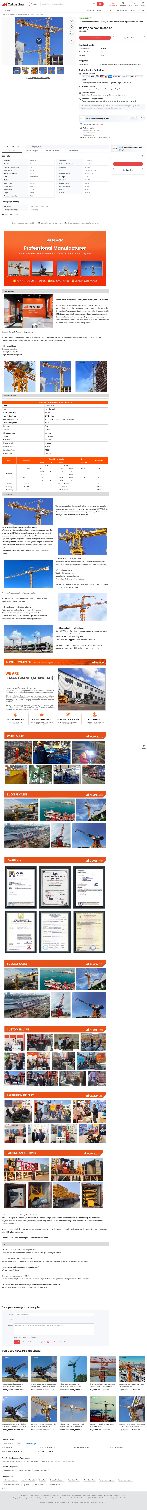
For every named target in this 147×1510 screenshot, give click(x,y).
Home (3, 14)
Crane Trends (39, 1485)
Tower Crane (39, 14)
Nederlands (77, 1498)
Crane (32, 14)
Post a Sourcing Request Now (57, 1342)
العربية (84, 1498)
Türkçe (112, 1498)
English (27, 1498)
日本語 (95, 1498)
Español (33, 1498)
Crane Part (42, 1480)
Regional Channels (97, 1495)
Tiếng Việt (119, 1498)
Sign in (143, 5)
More (4, 1488)
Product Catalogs (30, 1444)
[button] (102, 151)
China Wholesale (65, 1495)
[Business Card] (142, 155)
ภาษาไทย (106, 1498)
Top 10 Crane (27, 1485)
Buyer (99, 10)
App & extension (121, 10)
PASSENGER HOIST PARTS (46, 1451)
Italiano (64, 1498)
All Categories (9, 10)
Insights (124, 1495)
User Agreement (84, 1502)
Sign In (82, 138)
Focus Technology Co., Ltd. (60, 1502)
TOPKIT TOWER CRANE (116, 1448)
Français (47, 1498)
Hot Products (24, 1495)
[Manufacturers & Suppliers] (13, 4)
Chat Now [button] (130, 38)
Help (109, 10)
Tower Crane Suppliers (125, 1480)
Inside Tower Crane (41, 1470)
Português (40, 1498)
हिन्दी (100, 1498)
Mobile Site (117, 1495)
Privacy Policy (103, 1502)
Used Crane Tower (74, 1480)
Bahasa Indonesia (129, 1498)
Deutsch (70, 1498)
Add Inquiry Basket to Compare (39, 78)
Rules (143, 10)
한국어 (90, 1498)
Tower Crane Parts (89, 1480)
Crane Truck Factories (28, 1480)
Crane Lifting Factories (57, 1480)
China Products (34, 1495)
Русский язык (55, 1498)
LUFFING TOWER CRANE (81, 1448)
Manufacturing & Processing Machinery (18, 14)
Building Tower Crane (24, 1470)
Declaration (94, 1502)
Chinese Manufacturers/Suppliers (50, 1495)
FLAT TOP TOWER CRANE (46, 1448)
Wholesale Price (76, 1495)
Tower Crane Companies (11, 1485)
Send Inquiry (95, 38)
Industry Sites (86, 1495)
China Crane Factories (10, 1480)
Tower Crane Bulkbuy (54, 1485)
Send (17, 1342)
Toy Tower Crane (9, 1470)
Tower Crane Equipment (107, 1480)
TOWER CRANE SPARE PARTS (11, 1451)
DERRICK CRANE (7, 1448)
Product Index (108, 1495)
